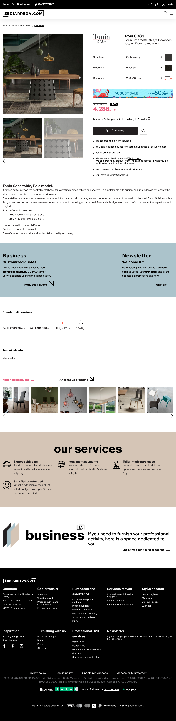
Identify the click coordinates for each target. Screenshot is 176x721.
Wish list (146, 606)
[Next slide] (78, 161)
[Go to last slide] (7, 161)
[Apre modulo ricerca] (165, 13)
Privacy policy (37, 673)
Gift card (42, 648)
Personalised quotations (120, 604)
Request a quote (35, 284)
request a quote (114, 147)
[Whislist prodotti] (150, 4)
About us (42, 594)
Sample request (115, 601)
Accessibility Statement (132, 673)
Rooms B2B (78, 642)
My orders (147, 598)
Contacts (10, 589)
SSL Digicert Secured (132, 706)
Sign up (161, 284)
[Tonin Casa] (106, 38)
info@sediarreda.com (107, 678)
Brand (40, 640)
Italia (6, 4)
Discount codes (150, 602)
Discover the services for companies (143, 550)
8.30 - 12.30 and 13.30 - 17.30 (18, 601)
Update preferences (95, 673)
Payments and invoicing (84, 613)
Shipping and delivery (83, 617)
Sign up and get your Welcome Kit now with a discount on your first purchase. (140, 638)
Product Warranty (81, 606)
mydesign (13, 636)
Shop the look (10, 640)
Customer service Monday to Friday (18, 596)
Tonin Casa (134, 159)
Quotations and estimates (86, 657)
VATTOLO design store (14, 608)
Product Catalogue (47, 636)
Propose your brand (47, 608)
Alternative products (73, 380)
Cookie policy (64, 673)
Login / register (150, 594)
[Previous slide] (7, 416)
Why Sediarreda (45, 598)
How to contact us (12, 604)
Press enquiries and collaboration (47, 603)
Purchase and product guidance (84, 601)
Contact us (122, 175)
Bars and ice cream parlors (86, 649)
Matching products (16, 380)
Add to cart (119, 130)
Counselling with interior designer (120, 596)
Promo (40, 644)
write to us (128, 163)
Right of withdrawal (82, 610)
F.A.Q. (75, 621)
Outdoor (76, 653)
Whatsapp (138, 169)
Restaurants (78, 646)
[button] (22, 138)
